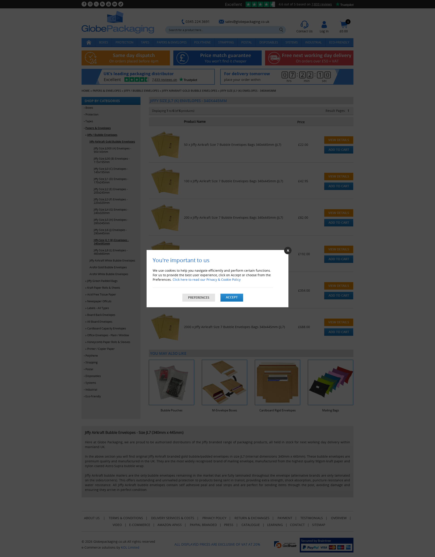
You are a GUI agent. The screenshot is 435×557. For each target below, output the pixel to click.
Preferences (198, 297)
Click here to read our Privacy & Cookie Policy (207, 279)
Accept (232, 297)
